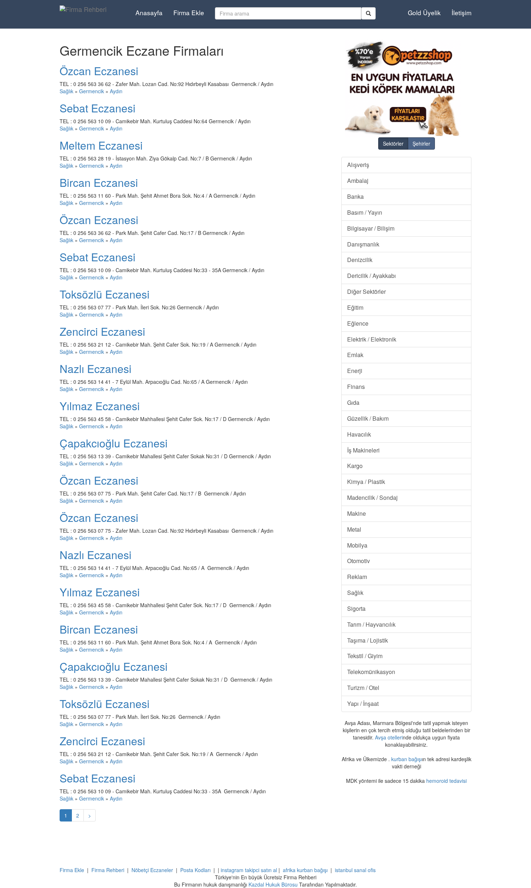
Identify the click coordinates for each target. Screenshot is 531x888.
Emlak (355, 355)
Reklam (357, 576)
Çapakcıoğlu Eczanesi (114, 443)
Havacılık (359, 434)
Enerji (354, 370)
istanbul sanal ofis (355, 870)
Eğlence (357, 323)
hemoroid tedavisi (446, 780)
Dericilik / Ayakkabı (371, 275)
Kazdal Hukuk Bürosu (273, 884)
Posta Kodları (195, 870)
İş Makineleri (363, 450)
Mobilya (357, 545)
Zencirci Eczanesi (102, 331)
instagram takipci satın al (249, 870)
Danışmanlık (363, 244)
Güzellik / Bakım (368, 418)
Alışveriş (358, 164)
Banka (355, 196)
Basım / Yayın (364, 212)
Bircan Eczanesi (99, 182)
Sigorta (356, 608)
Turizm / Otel (363, 687)
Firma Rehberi (107, 870)
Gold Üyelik (424, 12)
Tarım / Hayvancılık (371, 624)
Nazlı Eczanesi (95, 368)
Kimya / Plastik (366, 481)
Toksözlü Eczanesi (105, 294)
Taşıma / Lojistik (367, 640)
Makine (356, 513)
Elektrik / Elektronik (371, 339)
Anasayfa (149, 12)
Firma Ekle (188, 12)
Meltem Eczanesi (101, 145)
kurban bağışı (406, 759)
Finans (356, 386)
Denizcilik (359, 260)
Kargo (355, 466)
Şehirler (421, 143)
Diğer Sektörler (366, 291)
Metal (354, 529)
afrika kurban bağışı (305, 870)
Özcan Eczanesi (99, 70)
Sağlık (66, 91)
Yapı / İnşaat (363, 703)
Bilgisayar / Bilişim (370, 228)
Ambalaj (357, 180)
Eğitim (355, 307)
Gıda (353, 402)
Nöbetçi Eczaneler (152, 870)
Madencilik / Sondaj (372, 497)
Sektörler (393, 143)
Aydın (116, 91)
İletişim (461, 12)
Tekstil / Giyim (365, 656)
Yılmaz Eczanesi (100, 405)
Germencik (91, 91)
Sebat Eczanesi (97, 108)
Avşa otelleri (389, 737)
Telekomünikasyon (371, 672)
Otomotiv (358, 561)
